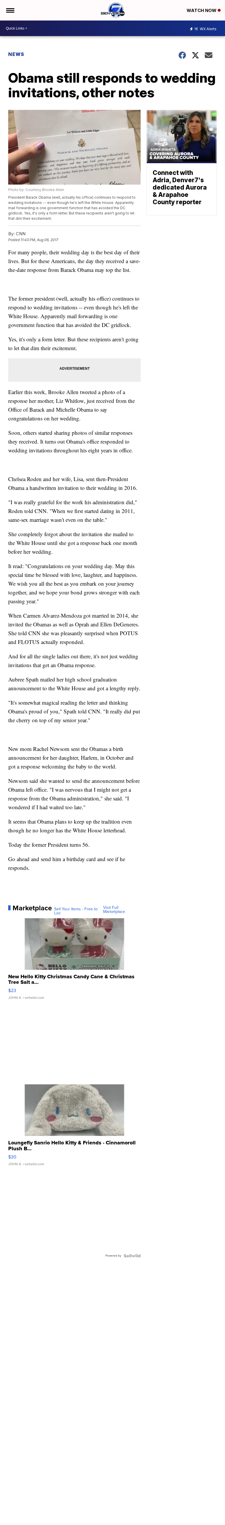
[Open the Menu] (9, 10)
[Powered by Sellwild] (132, 1256)
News (16, 54)
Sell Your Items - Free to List (76, 911)
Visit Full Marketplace (114, 910)
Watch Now (202, 10)
